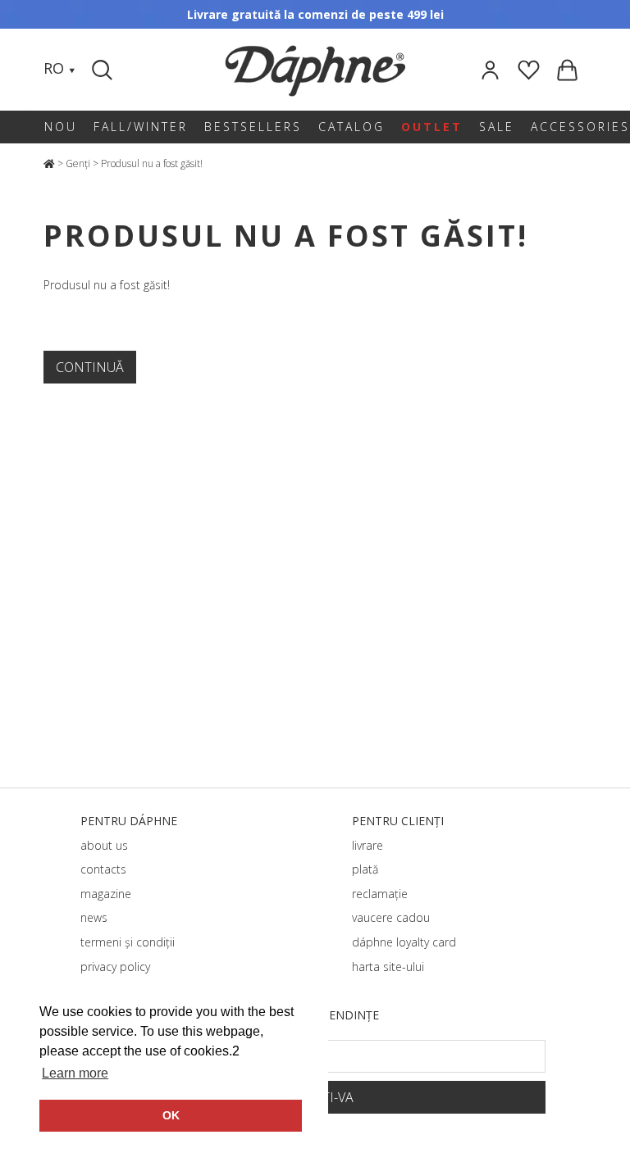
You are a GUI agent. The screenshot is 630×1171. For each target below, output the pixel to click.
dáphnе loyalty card (404, 942)
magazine (105, 893)
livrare (367, 845)
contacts (103, 869)
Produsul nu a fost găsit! (152, 163)
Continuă (90, 367)
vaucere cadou (391, 917)
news (93, 917)
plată (365, 869)
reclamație (380, 893)
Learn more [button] (75, 1073)
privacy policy (115, 966)
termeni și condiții (127, 942)
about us (104, 845)
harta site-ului (388, 966)
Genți (78, 163)
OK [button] (171, 1115)
